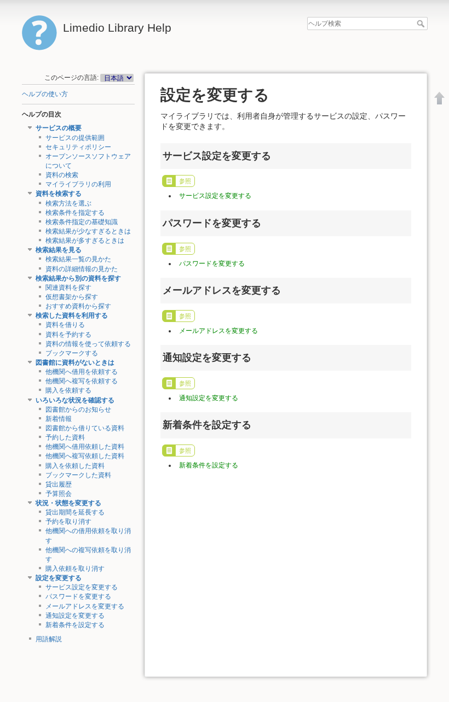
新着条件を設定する (75, 625)
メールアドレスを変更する (84, 606)
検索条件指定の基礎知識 (81, 222)
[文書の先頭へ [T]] (439, 98)
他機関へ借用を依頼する (81, 372)
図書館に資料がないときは (75, 362)
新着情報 (58, 419)
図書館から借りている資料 (84, 428)
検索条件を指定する (75, 213)
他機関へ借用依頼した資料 (84, 447)
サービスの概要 (59, 128)
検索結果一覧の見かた (78, 259)
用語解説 (49, 639)
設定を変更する (59, 578)
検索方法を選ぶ (68, 203)
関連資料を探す (68, 287)
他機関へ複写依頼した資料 (84, 456)
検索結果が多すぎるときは (84, 240)
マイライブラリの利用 (78, 184)
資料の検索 (61, 175)
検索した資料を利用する (72, 315)
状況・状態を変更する (68, 503)
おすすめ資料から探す (78, 306)
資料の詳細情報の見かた (81, 269)
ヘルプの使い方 (45, 94)
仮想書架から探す (71, 297)
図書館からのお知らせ (78, 409)
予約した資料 (65, 437)
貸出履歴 (58, 484)
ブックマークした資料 (78, 475)
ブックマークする (71, 353)
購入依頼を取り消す (75, 568)
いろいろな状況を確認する (75, 400)
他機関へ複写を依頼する (81, 381)
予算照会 (58, 494)
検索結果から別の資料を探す (78, 278)
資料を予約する (68, 334)
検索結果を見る (59, 250)
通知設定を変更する (75, 615)
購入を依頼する (68, 390)
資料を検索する (59, 193)
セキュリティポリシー (78, 147)
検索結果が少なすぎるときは (88, 231)
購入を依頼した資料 (75, 466)
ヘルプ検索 (422, 23)
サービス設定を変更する (81, 587)
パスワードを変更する (78, 596)
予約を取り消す (68, 521)
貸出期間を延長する (75, 512)
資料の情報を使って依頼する (88, 344)
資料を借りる (65, 325)
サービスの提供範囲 (75, 138)
